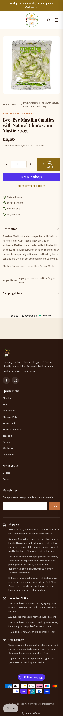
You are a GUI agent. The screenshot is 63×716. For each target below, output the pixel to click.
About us (7, 398)
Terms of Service (12, 429)
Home (6, 104)
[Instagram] (15, 380)
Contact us (8, 454)
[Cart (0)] (56, 20)
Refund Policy (10, 423)
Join (54, 506)
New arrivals (9, 411)
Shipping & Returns (14, 293)
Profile (6, 479)
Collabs (6, 442)
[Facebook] (6, 380)
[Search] (48, 20)
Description (10, 229)
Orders (6, 473)
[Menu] (12, 20)
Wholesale (8, 448)
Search (6, 404)
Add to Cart (50, 164)
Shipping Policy (11, 417)
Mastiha (16, 104)
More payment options (31, 186)
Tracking (7, 436)
